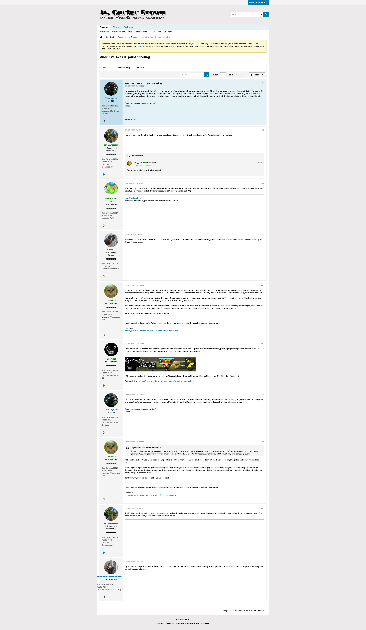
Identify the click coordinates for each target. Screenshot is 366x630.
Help (225, 610)
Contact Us (236, 610)
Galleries (128, 27)
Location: (106, 111)
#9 (262, 508)
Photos (140, 67)
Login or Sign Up (257, 2)
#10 (262, 561)
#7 (262, 394)
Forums (104, 27)
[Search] (266, 14)
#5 (262, 285)
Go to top (259, 610)
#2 (262, 130)
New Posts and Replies (122, 32)
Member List (155, 32)
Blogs (116, 27)
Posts (106, 67)
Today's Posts (141, 32)
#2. (260, 162)
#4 (262, 234)
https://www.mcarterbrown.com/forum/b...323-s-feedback (151, 331)
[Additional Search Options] (261, 14)
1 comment (137, 155)
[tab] (106, 67)
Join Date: (106, 106)
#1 (263, 83)
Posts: (104, 108)
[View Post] (160, 447)
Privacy (248, 610)
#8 (262, 441)
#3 (262, 183)
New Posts (104, 32)
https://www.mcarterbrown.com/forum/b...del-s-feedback (165, 381)
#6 (262, 344)
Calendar (168, 32)
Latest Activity (123, 67)
